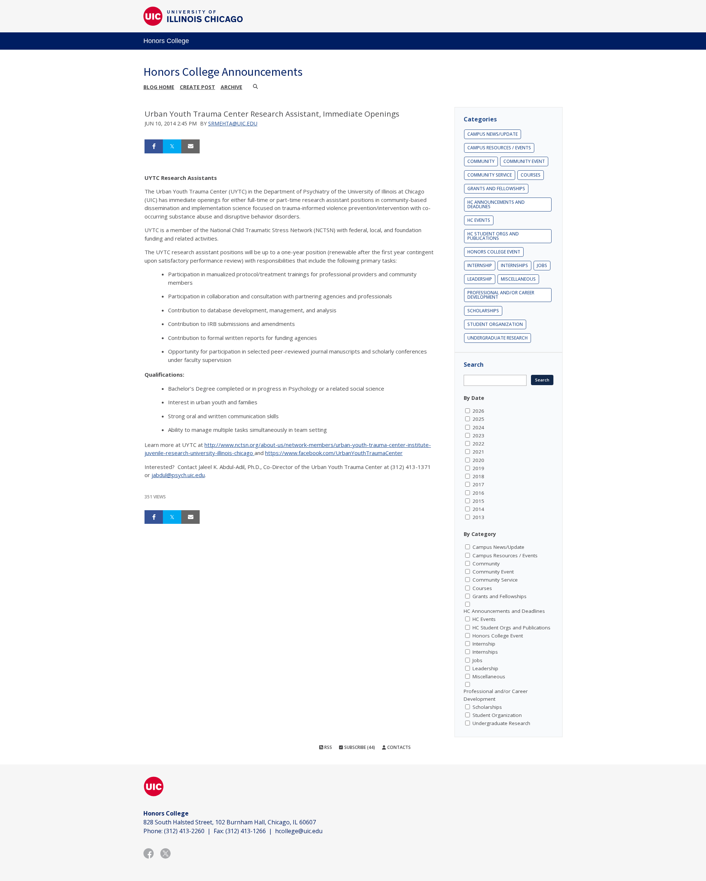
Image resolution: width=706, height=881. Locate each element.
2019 (478, 468)
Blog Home (158, 87)
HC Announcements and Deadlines (496, 204)
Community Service (489, 175)
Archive (231, 87)
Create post (197, 87)
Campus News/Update (492, 134)
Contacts (398, 747)
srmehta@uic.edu (232, 123)
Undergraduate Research (497, 338)
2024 (478, 427)
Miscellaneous (518, 279)
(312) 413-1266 (245, 831)
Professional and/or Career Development (500, 294)
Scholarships (483, 311)
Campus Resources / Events (499, 148)
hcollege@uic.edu (298, 831)
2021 (478, 451)
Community (481, 161)
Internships (514, 265)
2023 (478, 435)
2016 (478, 493)
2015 (478, 501)
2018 (478, 476)
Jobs (542, 265)
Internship (479, 265)
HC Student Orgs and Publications (493, 236)
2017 (478, 484)
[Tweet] (172, 146)
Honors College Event (493, 252)
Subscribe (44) (359, 747)
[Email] (190, 146)
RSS (327, 747)
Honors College (166, 41)
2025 (478, 419)
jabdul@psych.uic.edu (178, 475)
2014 (478, 509)
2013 (478, 517)
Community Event (524, 161)
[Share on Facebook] (154, 146)
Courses (531, 175)
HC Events (478, 220)
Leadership (479, 279)
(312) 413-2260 (184, 831)
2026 (478, 411)
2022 (478, 443)
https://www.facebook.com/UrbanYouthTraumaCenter (334, 453)
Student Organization (495, 324)
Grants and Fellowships (496, 188)
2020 (478, 460)
